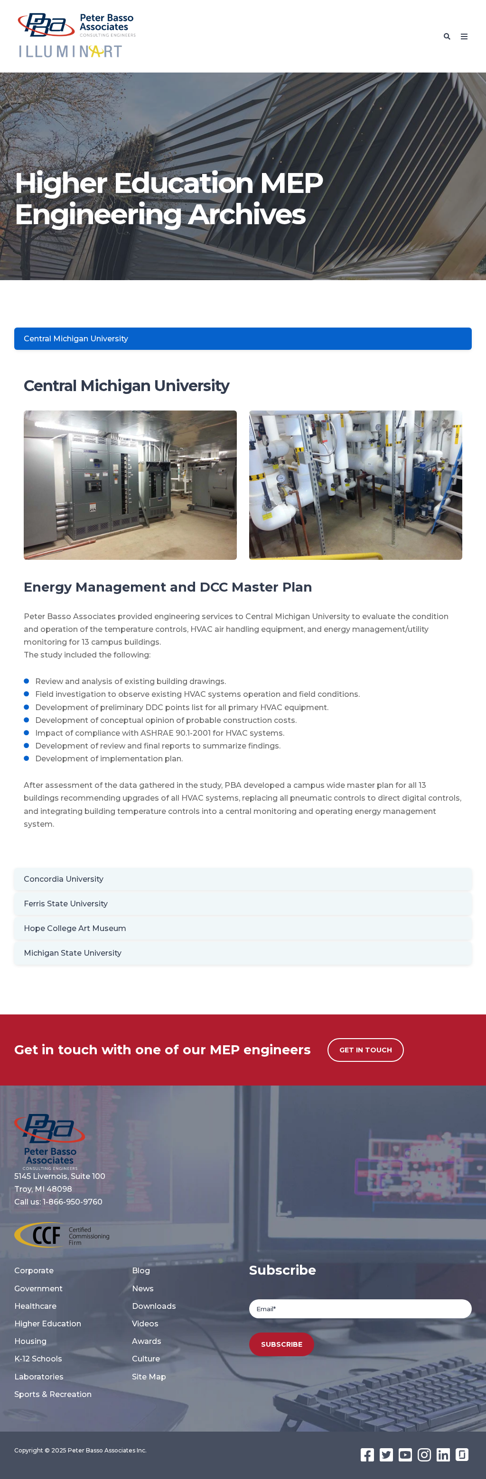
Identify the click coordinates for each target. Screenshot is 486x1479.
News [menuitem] (143, 1288)
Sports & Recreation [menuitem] (53, 1394)
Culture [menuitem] (146, 1358)
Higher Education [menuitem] (47, 1323)
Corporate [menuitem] (34, 1270)
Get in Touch (365, 1050)
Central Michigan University (76, 338)
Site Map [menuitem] (149, 1376)
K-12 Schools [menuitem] (38, 1358)
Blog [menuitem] (141, 1270)
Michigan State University (73, 953)
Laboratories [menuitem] (39, 1376)
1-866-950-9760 (73, 1201)
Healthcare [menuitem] (35, 1306)
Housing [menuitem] (30, 1341)
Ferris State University (66, 903)
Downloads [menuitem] (154, 1306)
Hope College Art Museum (75, 928)
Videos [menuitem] (145, 1323)
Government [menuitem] (38, 1288)
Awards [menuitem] (146, 1341)
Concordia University (63, 879)
